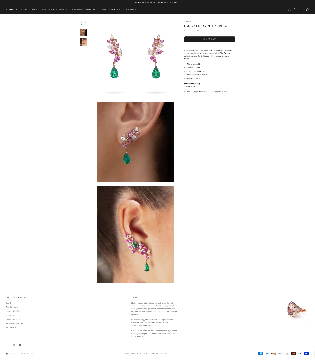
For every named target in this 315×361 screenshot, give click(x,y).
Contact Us (10, 315)
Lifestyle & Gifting (110, 9)
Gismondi (189, 21)
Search (8, 303)
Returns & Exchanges (14, 323)
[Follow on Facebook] (7, 345)
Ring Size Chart (12, 307)
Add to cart (210, 39)
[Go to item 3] (83, 42)
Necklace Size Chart (13, 311)
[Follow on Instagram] (13, 345)
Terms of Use (11, 327)
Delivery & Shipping (13, 319)
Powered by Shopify (158, 353)
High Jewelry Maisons (83, 9)
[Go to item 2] (83, 32)
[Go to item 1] (83, 23)
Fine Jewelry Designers (54, 9)
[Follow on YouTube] (20, 345)
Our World (130, 9)
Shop (34, 9)
